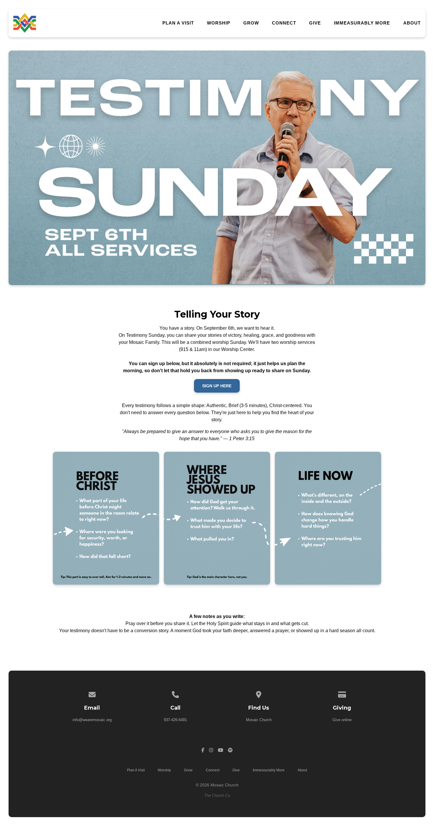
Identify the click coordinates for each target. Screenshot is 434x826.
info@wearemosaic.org (92, 720)
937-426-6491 (175, 720)
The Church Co (217, 795)
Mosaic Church (259, 720)
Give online (342, 720)
